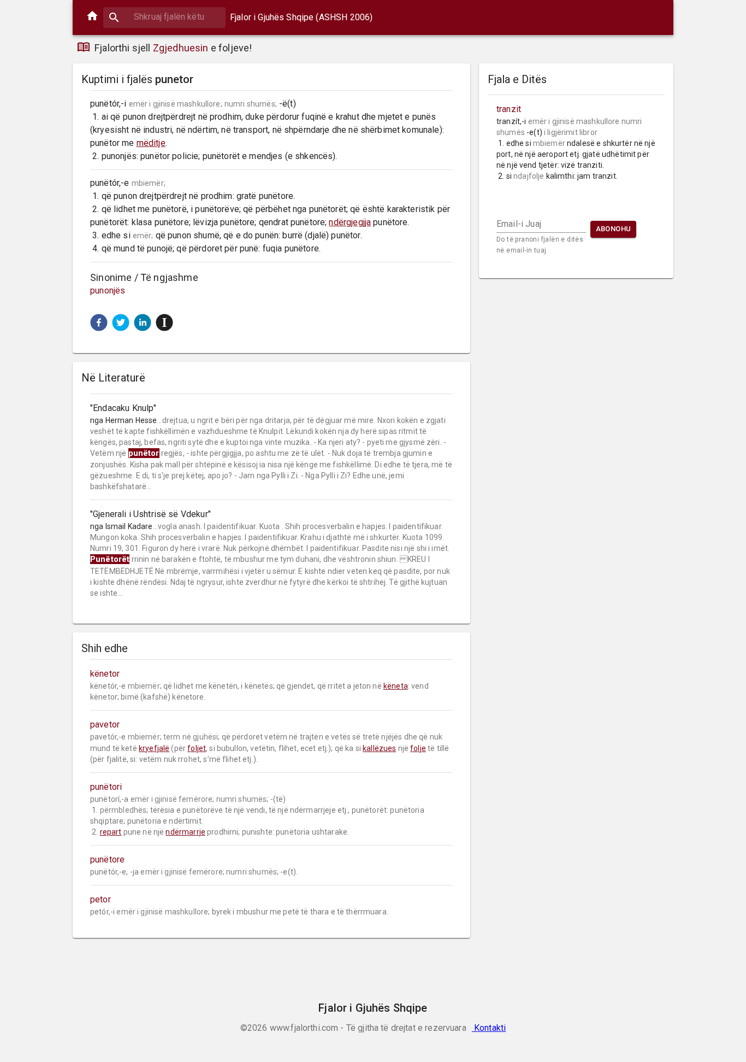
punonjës (107, 290)
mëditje (151, 143)
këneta (395, 686)
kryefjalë (154, 748)
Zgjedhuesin (181, 48)
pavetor (105, 724)
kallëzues (379, 748)
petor (100, 899)
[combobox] (164, 16)
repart (111, 832)
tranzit (508, 109)
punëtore (107, 859)
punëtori (106, 787)
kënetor (105, 673)
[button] (99, 322)
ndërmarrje (185, 832)
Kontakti (489, 1028)
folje (418, 748)
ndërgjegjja (350, 222)
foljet (196, 748)
